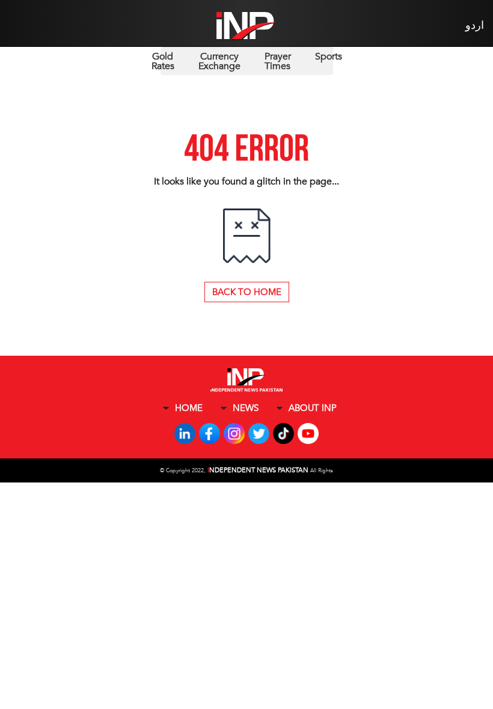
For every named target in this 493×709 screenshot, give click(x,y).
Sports (328, 56)
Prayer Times (278, 61)
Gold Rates (163, 61)
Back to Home (246, 292)
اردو (474, 25)
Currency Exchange (219, 61)
